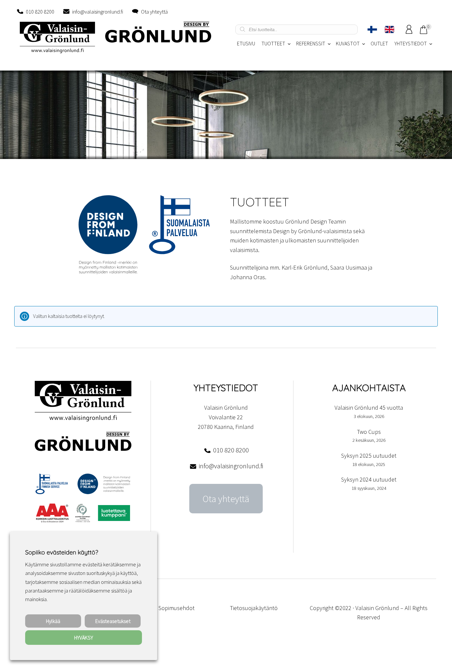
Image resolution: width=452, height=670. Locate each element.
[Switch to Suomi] (372, 29)
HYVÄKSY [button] (83, 637)
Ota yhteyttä (154, 11)
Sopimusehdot (176, 608)
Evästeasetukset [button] (112, 621)
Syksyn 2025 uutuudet (368, 455)
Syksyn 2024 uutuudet (368, 479)
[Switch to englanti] (389, 29)
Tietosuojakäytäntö (254, 608)
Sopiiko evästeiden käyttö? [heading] (61, 552)
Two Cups (369, 432)
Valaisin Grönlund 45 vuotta (369, 407)
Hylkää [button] (53, 621)
